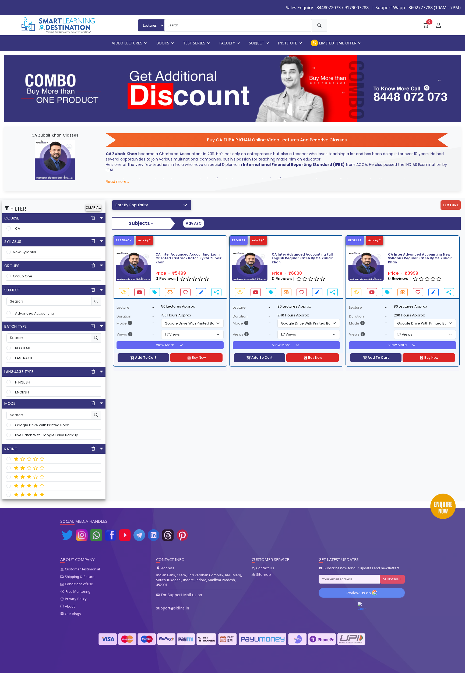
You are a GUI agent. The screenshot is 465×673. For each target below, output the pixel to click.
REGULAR (22, 348)
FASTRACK (24, 358)
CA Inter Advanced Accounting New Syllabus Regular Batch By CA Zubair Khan (420, 258)
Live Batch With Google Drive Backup (46, 435)
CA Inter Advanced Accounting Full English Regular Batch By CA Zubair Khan (302, 258)
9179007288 (356, 8)
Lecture (123, 307)
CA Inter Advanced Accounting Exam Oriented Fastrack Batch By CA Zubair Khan (188, 258)
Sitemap (263, 575)
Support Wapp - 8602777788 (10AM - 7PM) (418, 8)
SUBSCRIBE (392, 579)
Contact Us (265, 568)
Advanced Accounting (34, 313)
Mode (122, 323)
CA (17, 228)
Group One (22, 276)
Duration (124, 316)
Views (122, 334)
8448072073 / (329, 8)
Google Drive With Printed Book (42, 425)
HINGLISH (22, 382)
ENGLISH (22, 392)
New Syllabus (24, 251)
